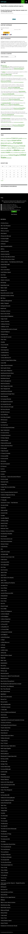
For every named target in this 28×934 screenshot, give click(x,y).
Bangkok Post (4, 290)
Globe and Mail (4, 510)
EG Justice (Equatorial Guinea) (7, 427)
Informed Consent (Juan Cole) (7, 557)
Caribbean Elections (5, 324)
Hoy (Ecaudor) (4, 536)
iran (4, 148)
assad (2, 138)
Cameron (14, 138)
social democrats (17, 152)
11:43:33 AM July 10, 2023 (6, 82)
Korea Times (3, 601)
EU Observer (4, 466)
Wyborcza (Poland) (5, 910)
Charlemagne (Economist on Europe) (9, 329)
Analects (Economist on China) (7, 259)
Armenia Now (4, 267)
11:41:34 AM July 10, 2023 (6, 88)
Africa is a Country (5, 230)
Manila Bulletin (4, 663)
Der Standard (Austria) (6, 404)
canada (20, 138)
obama (16, 150)
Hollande (22, 146)
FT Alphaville (3, 500)
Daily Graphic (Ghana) (5, 368)
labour (14, 148)
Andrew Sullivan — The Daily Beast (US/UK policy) (12, 261)
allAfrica (2, 249)
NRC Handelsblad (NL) (6, 704)
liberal (17, 148)
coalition (4, 140)
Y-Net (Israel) (4, 915)
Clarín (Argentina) (5, 349)
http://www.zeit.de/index (6, 541)
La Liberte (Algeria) (5, 613)
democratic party (6, 143)
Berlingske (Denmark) (5, 305)
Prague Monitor (4, 740)
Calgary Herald (4, 318)
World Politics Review (5, 907)
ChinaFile (3, 342)
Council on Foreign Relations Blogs (8, 360)
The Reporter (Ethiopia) (6, 857)
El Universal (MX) (4, 456)
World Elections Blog (5, 905)
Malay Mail (3, 657)
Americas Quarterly (5, 254)
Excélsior (3, 474)
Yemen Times (4, 918)
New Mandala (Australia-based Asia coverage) (11, 683)
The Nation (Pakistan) (5, 854)
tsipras (7, 155)
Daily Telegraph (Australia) (6, 386)
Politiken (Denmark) (5, 738)
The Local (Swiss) (4, 852)
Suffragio (3, 2)
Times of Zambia (4, 872)
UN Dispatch (3, 886)
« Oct (2, 180)
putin (23, 150)
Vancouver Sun (4, 889)
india (2, 148)
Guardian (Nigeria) (5, 518)
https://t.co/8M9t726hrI (6, 74)
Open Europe (4, 714)
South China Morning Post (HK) (8, 784)
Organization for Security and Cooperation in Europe (12, 720)
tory (2, 155)
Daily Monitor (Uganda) (6, 375)
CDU (23, 138)
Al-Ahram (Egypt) (4, 241)
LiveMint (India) (4, 650)
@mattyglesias (22, 91)
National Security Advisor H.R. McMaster (11, 210)
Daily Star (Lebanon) (5, 383)
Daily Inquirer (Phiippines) (6, 370)
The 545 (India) (4, 815)
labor (11, 148)
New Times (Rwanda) (5, 689)
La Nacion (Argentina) (5, 619)
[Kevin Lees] (4, 65)
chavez (25, 138)
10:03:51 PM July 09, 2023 (6, 115)
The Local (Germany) (5, 849)
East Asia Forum (4, 425)
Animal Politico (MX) (5, 264)
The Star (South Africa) (6, 862)
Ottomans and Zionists (6, 722)
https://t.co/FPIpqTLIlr (19, 68)
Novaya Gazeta (4, 701)
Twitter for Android (18, 69)
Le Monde (3, 645)
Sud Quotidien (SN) (5, 795)
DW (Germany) (4, 419)
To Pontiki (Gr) (4, 875)
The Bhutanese (4, 823)
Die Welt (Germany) (5, 412)
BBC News (3, 298)
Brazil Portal (3, 308)
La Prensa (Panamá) (5, 621)
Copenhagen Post (5, 355)
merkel (8, 150)
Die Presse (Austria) (5, 409)
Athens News (4, 277)
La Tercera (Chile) (5, 629)
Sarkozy (11, 152)
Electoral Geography (5, 463)
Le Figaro (3, 639)
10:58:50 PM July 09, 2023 (6, 109)
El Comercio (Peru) (5, 432)
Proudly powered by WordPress (7, 932)
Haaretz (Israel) (4, 523)
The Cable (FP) (4, 826)
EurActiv (3, 469)
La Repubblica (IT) (5, 626)
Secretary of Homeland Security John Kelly (11, 207)
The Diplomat (4, 831)
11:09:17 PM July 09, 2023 (6, 105)
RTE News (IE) (4, 761)
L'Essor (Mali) (3, 608)
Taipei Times (3, 805)
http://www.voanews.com (6, 538)
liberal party (21, 148)
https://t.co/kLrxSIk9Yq (14, 104)
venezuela (9, 157)
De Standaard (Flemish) (6, 399)
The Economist (4, 836)
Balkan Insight (4, 287)
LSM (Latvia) (3, 652)
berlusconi (8, 138)
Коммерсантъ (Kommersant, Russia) (9, 925)
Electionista (3, 461)
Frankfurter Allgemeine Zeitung (8, 494)
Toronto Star (4, 877)
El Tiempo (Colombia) (5, 453)
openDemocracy (4, 717)
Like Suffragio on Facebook (9, 186)
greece (17, 146)
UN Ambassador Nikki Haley (8, 208)
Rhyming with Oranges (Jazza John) (8, 756)
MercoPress (3, 665)
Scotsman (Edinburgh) (6, 769)
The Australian (4, 820)
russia (8, 152)
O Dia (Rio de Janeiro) (5, 707)
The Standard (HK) (5, 859)
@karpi (3, 71)
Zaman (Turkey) (4, 923)
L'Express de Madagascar (6, 611)
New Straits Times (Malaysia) (7, 686)
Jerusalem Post (4, 585)
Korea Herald (4, 598)
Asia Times (3, 274)
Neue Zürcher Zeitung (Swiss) (7, 681)
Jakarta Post (3, 575)
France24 (3, 489)
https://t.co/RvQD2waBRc (8, 93)
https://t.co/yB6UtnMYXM (18, 125)
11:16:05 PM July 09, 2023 (6, 100)
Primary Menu (26, 1)
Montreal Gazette (5, 673)
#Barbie (2, 104)
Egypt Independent (5, 430)
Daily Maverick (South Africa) (7, 373)
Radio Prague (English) (6, 748)
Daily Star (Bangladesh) (6, 381)
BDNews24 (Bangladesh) (6, 300)
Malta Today (3, 660)
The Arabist (3, 818)
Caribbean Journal (5, 326)
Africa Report (4, 233)
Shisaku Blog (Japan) (5, 776)
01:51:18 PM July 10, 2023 (6, 75)
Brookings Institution (5, 311)
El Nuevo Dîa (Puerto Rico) (6, 445)
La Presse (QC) (4, 624)
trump (4, 155)
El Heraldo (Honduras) (5, 435)
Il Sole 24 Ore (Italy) (5, 551)
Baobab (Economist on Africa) (7, 295)
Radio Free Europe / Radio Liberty (8, 745)
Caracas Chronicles (5, 321)
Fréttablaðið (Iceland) (5, 497)
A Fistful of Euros (4, 223)
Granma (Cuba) (4, 513)
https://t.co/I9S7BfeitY (6, 81)
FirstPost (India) (4, 479)
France (9, 146)
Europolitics (3, 471)
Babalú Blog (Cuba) (5, 285)
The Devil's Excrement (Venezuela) (8, 828)
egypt (12, 143)
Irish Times (3, 567)
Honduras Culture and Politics (7, 531)
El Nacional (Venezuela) (6, 443)
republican (3, 152)
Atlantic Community (5, 280)
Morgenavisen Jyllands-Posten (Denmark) (10, 676)
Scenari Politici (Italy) (5, 766)
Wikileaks (3, 899)
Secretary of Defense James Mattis (10, 206)
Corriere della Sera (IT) (6, 357)
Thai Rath (3, 813)
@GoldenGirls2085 (6, 103)
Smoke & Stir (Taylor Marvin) (7, 782)
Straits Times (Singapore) (6, 789)
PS (21, 150)
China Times (3, 339)
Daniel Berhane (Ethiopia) (6, 391)
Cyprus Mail (3, 362)
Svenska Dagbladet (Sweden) (7, 800)
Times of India (4, 867)
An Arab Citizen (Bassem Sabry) (8, 256)
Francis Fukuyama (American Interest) (9, 492)
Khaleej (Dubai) (4, 595)
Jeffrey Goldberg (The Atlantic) (8, 582)
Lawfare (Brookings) (5, 637)
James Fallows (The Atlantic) (7, 577)
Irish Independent (5, 564)
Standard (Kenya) (4, 787)
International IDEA (5, 562)
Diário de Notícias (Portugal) (7, 406)
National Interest (4, 678)
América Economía (5, 251)
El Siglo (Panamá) (4, 450)
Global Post (3, 507)
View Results (14, 214)
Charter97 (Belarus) (5, 331)
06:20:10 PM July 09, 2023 (6, 122)
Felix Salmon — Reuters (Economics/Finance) (11, 476)
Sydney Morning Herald (6, 802)
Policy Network (4, 732)
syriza (25, 152)
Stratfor (2, 792)
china (2, 140)
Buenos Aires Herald (5, 313)
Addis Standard (4, 228)
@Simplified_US (5, 66)
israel (6, 148)
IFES (2, 549)
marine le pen (3, 150)
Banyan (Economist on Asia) (7, 293)
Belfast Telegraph (5, 303)
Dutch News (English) (5, 417)
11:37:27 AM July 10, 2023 (6, 95)
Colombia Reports (5, 352)
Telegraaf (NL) (4, 810)
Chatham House (4, 334)
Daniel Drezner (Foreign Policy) (7, 393)
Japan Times (3, 580)
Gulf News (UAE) (4, 520)
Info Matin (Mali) (4, 554)
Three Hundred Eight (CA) (6, 864)
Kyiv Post (3, 603)
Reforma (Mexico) (5, 753)
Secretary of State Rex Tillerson (9, 204)
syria (22, 152)
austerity (4, 138)
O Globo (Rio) (4, 709)
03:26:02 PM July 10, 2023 (6, 69)
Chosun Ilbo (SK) (4, 344)
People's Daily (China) (5, 727)
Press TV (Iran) (4, 743)
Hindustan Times (4, 528)
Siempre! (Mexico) (5, 779)
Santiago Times (4, 764)
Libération (3, 647)
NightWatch (3, 694)
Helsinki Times (4, 525)
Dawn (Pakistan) (4, 396)
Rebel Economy (4, 751)
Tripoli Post (3, 880)
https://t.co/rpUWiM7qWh (14, 87)
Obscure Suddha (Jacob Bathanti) (8, 712)
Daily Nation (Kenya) (5, 378)
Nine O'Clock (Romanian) (6, 696)
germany (13, 146)
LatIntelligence (4, 634)
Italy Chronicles (4, 569)
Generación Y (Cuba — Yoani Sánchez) (9, 502)
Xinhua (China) (4, 912)
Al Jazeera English (5, 238)
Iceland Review (4, 546)
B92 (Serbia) (3, 282)
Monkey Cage (4, 670)
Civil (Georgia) (4, 347)
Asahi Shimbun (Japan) (6, 272)
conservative (16, 140)
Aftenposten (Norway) (6, 236)
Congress (9, 140)
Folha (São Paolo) (4, 481)
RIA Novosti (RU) (4, 758)
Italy (8, 148)
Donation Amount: (5, 27)
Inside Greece (4, 559)
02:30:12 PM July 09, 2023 (6, 126)
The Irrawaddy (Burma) (6, 846)
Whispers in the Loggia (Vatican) (8, 897)
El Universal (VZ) (4, 458)
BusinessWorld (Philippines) (7, 316)
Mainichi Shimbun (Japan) (6, 655)
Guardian (3, 515)
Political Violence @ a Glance (7, 735)
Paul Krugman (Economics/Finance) (8, 725)
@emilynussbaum (6, 118)
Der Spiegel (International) (7, 401)
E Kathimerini (4, 422)
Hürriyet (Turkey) (4, 544)
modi (12, 150)
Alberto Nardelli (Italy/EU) (6, 246)
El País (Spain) (4, 448)
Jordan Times (4, 590)
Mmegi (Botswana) (5, 668)
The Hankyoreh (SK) (5, 839)
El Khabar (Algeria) (5, 437)
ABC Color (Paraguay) (5, 225)
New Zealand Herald (5, 691)
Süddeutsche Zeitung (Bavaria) (8, 797)
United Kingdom (14, 155)
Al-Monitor (3, 243)
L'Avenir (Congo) (4, 606)
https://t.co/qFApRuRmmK (8, 114)
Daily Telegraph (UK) (5, 388)
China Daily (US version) (6, 337)
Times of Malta (4, 870)
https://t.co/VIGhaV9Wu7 (19, 108)
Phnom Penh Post (5, 730)
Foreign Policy (4, 484)
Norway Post (4, 699)
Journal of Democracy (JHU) (7, 593)
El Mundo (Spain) (4, 440)
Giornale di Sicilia (4, 505)
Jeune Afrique (4, 588)
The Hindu (3, 841)
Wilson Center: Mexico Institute (8, 902)
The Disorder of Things (6, 833)
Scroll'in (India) (4, 771)
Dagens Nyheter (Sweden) (7, 365)
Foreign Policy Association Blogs (8, 487)
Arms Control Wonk (5, 269)
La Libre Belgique (4, 616)
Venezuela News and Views (7, 892)
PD (20, 150)
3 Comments (10, 13)
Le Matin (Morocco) (5, 642)
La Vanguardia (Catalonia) (6, 632)
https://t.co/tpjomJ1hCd (14, 99)
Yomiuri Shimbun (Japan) (6, 920)
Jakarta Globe (4, 572)
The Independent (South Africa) (8, 844)
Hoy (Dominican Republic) (6, 533)
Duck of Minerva (4, 414)
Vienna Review (4, 894)
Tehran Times (4, 808)
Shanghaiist (3, 774)
